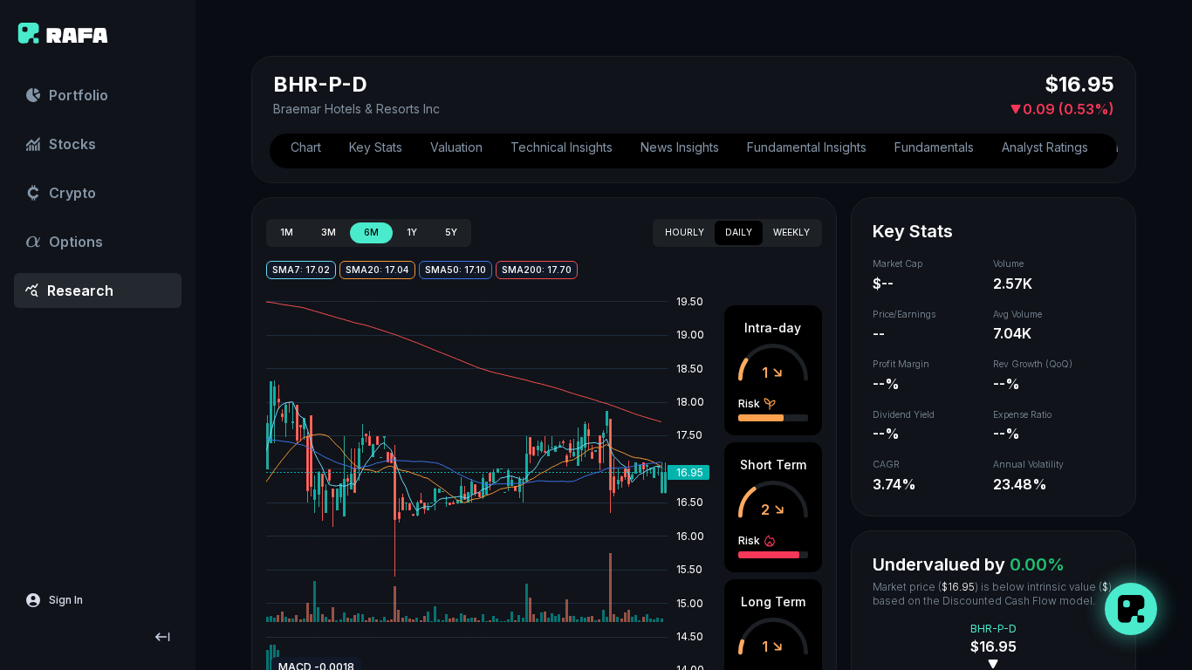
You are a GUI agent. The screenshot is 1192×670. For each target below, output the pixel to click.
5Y (451, 232)
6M (371, 232)
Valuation (456, 147)
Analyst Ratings (1045, 147)
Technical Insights (561, 147)
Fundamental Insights (807, 147)
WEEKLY (791, 232)
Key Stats (375, 147)
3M (328, 232)
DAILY (738, 232)
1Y (412, 232)
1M (286, 232)
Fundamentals (934, 147)
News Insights (680, 147)
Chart (306, 147)
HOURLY (684, 232)
